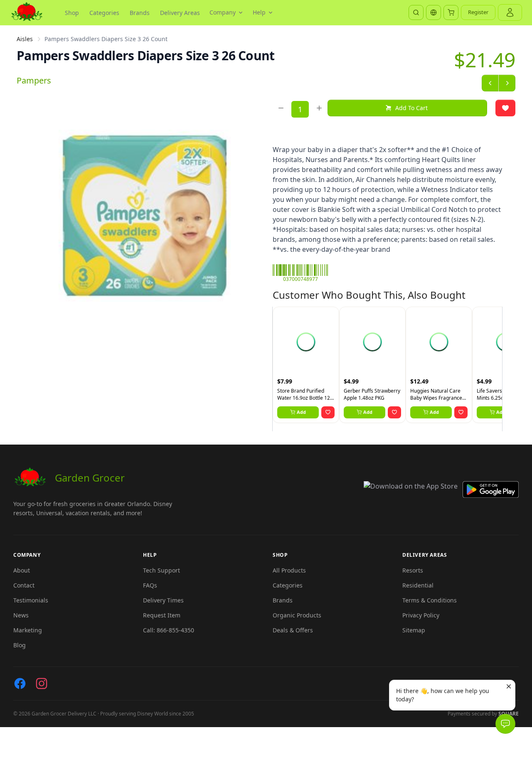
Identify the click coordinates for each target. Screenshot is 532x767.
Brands (140, 13)
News (21, 615)
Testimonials (30, 600)
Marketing (27, 630)
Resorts (412, 570)
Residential (417, 585)
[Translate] (433, 12)
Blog (19, 645)
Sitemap (413, 630)
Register (478, 12)
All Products (289, 570)
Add (301, 412)
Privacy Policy (420, 615)
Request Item (161, 615)
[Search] (416, 12)
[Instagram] (41, 683)
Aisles (25, 39)
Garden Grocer (90, 477)
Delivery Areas (180, 13)
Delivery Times (163, 600)
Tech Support (161, 570)
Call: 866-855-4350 (168, 630)
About (21, 570)
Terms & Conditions (429, 600)
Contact (23, 585)
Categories (104, 13)
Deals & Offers (293, 630)
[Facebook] (20, 683)
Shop (72, 13)
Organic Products (297, 615)
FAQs (150, 585)
